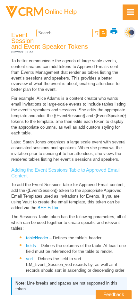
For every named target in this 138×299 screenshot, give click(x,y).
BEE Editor (48, 207)
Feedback (113, 294)
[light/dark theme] (129, 32)
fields (31, 245)
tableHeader (37, 237)
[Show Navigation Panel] (130, 12)
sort (29, 258)
